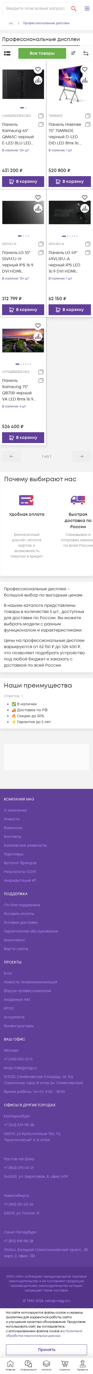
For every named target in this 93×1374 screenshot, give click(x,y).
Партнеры (14, 854)
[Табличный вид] (7, 53)
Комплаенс (14, 940)
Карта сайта (16, 948)
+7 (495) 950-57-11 (18, 1059)
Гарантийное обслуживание (31, 931)
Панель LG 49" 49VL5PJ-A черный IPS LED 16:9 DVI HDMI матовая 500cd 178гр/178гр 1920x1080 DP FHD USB (65, 262)
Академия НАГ (17, 999)
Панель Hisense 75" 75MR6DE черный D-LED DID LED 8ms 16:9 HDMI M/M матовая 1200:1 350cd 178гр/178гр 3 (65, 134)
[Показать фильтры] (86, 53)
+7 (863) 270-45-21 (19, 1167)
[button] (86, 53)
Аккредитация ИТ (20, 880)
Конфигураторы (19, 1026)
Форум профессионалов (27, 990)
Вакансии (13, 827)
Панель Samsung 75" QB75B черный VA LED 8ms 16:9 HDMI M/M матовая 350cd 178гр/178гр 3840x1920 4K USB (18, 390)
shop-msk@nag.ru (20, 1068)
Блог (8, 973)
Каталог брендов (20, 863)
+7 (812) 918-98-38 (18, 1241)
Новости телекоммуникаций (30, 982)
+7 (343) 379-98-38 (19, 1125)
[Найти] (74, 8)
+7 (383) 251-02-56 (18, 1204)
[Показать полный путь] (11, 23)
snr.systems (14, 1017)
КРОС (9, 1008)
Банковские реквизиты (25, 845)
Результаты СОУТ (20, 871)
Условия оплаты (19, 913)
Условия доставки (21, 922)
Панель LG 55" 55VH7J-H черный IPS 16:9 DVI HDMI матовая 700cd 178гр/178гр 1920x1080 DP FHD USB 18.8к (18, 262)
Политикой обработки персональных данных (44, 1333)
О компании (15, 810)
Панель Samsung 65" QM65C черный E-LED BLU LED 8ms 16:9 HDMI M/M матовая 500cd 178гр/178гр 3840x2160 (18, 134)
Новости (12, 819)
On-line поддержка (22, 905)
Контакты (12, 836)
